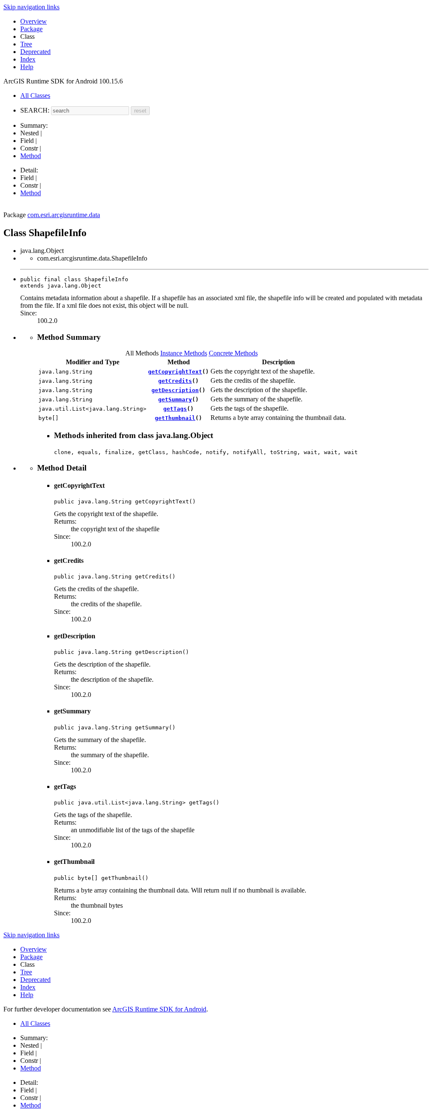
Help (26, 66)
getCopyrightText (175, 371)
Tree (26, 44)
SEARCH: (34, 110)
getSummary (175, 399)
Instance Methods (183, 353)
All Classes (35, 95)
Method (30, 155)
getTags (175, 409)
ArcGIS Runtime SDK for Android (159, 1009)
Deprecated (35, 51)
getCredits (175, 381)
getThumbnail (175, 418)
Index (27, 59)
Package (31, 28)
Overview (33, 21)
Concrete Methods (233, 353)
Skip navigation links (31, 7)
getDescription (175, 390)
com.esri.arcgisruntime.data (63, 214)
